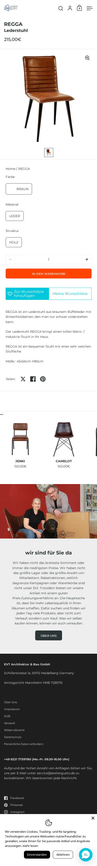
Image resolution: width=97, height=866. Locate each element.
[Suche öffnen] (60, 8)
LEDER (14, 216)
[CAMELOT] (64, 439)
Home (10, 169)
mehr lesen (30, 846)
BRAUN (22, 189)
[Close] (93, 818)
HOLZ (13, 242)
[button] (87, 259)
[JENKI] (20, 439)
